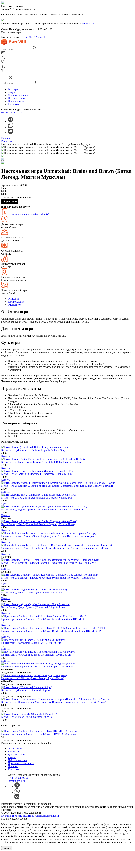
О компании (15, 748)
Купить (5, 456)
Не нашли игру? (17, 98)
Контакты (13, 104)
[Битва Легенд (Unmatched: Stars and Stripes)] (26, 687)
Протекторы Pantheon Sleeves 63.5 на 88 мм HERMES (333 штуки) (38, 734)
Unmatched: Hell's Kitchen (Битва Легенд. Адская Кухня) (32, 678)
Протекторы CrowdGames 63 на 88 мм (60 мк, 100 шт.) (31, 642)
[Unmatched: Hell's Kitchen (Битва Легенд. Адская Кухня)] (34, 675)
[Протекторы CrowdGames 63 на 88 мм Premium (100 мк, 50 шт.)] (38, 651)
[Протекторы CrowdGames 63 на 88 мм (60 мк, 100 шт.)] (33, 639)
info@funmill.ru (16, 780)
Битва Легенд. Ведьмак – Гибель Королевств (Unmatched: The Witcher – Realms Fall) (48, 577)
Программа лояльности (21, 763)
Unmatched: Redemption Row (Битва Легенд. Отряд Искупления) (37, 666)
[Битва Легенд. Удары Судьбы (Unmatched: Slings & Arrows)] (35, 604)
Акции (12, 92)
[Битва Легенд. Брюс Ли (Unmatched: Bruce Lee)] (29, 714)
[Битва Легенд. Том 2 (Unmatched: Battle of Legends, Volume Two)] (38, 494)
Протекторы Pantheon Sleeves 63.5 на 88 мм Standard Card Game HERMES (42, 619)
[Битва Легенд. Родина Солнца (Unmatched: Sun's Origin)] (34, 589)
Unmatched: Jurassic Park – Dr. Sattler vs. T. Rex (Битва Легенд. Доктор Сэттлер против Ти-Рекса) (55, 548)
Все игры (13, 89)
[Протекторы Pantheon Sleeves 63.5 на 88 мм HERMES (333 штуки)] (39, 731)
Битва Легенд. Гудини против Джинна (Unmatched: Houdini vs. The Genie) (42, 509)
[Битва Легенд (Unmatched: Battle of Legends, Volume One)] (34, 447)
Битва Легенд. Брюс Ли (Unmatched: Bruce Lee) (27, 717)
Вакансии (13, 751)
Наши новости (16, 101)
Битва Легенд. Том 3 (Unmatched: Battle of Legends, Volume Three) (38, 524)
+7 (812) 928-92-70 (34, 37)
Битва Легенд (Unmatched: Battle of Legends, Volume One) (33, 450)
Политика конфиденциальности (41, 815)
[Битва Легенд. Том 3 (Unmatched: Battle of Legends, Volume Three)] (39, 521)
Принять (7, 848)
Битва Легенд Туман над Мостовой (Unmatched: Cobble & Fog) (36, 474)
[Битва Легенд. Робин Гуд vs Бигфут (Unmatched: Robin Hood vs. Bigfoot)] (43, 459)
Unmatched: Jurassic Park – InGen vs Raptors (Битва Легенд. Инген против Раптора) (47, 536)
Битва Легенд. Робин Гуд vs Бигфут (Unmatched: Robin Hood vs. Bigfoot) (41, 462)
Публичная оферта (11, 815)
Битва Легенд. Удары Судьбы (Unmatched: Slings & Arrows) (34, 607)
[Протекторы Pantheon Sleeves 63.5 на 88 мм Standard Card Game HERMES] (44, 616)
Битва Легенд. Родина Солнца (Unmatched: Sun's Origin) (32, 592)
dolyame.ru (88, 23)
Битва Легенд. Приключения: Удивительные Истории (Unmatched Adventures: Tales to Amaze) (53, 702)
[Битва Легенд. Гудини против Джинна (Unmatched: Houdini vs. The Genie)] (44, 506)
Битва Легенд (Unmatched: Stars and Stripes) (25, 690)
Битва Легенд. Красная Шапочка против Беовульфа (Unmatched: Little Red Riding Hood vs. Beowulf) (57, 485)
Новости (13, 766)
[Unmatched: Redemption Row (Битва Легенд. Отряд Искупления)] (38, 663)
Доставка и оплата (18, 95)
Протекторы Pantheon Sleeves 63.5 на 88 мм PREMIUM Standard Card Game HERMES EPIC (52, 631)
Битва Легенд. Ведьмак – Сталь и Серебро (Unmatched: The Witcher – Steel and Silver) (48, 562)
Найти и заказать (17, 760)
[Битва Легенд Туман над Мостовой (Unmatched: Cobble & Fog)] (37, 471)
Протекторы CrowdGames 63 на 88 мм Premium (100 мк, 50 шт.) (36, 654)
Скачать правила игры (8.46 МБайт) (28, 214)
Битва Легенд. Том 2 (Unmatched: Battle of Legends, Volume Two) (37, 497)
